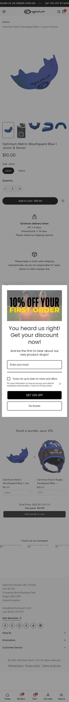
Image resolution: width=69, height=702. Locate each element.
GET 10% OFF (34, 395)
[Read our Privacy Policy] (60, 384)
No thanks (34, 406)
